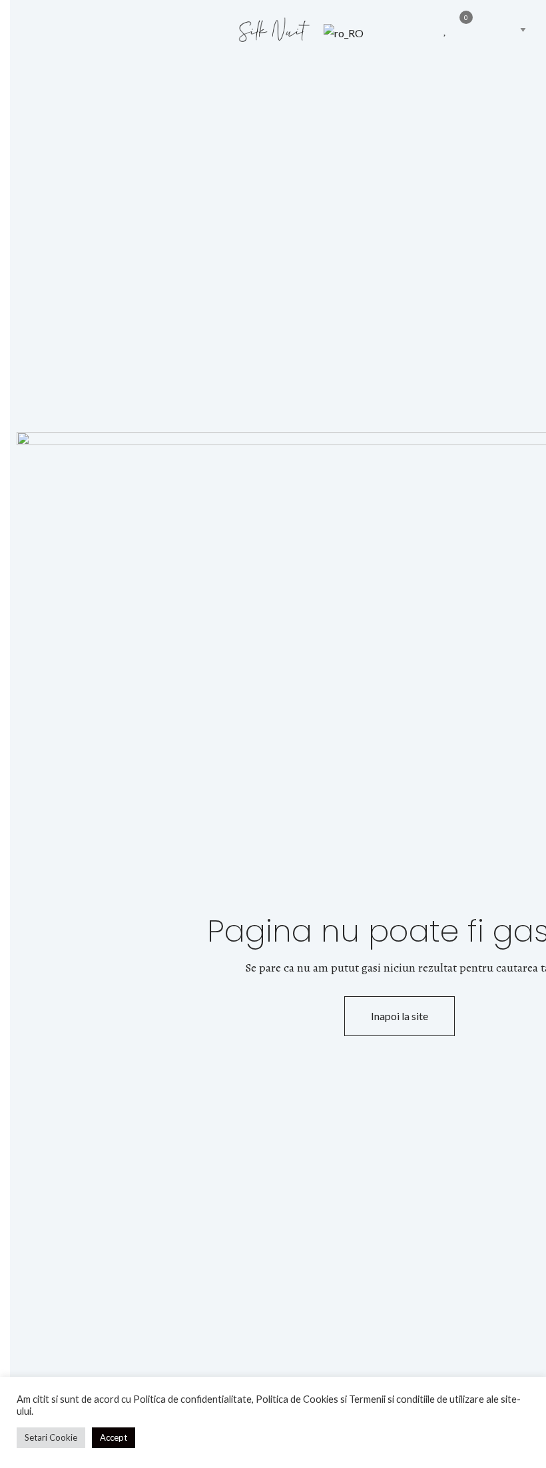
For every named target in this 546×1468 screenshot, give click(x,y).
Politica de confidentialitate (192, 1399)
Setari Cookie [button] (51, 1437)
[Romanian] (378, 32)
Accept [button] (113, 1437)
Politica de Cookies (297, 1399)
